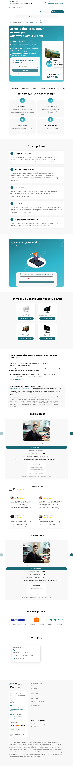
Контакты (50, 16)
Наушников (34, 726)
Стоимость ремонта (36, 683)
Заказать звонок (58, 11)
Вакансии (44, 16)
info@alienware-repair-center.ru (16, 701)
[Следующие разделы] (63, 88)
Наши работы (52, 88)
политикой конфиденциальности (47, 284)
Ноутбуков (34, 724)
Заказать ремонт (26, 318)
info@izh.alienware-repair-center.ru (25, 655)
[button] (71, 433)
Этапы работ (25, 88)
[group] (18, 621)
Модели (34, 88)
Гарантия (42, 88)
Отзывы (55, 16)
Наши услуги (34, 698)
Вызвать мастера (37, 447)
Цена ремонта (37, 16)
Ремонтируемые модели (38, 696)
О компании (18, 16)
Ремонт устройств (28, 16)
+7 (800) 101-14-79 (16, 7)
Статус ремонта (45, 11)
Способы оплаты (35, 705)
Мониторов (43, 724)
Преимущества (14, 88)
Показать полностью (15, 379)
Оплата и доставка (36, 686)
